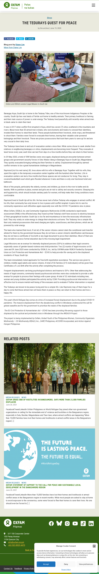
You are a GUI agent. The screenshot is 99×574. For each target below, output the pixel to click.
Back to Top (30, 550)
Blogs (49, 18)
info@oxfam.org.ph (16, 542)
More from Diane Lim (13, 47)
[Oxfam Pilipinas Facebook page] (51, 523)
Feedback (18, 569)
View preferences (86, 564)
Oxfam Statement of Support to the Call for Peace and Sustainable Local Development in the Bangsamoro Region (43, 486)
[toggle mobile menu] (93, 6)
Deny (66, 564)
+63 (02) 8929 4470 (16, 545)
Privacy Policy (66, 570)
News (24, 397)
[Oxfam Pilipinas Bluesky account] (59, 523)
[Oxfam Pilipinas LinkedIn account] (91, 523)
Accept (46, 564)
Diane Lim (20, 45)
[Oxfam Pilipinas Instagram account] (67, 523)
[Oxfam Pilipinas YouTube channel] (75, 523)
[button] (94, 546)
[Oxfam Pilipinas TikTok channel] (83, 523)
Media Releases (13, 397)
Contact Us (8, 569)
